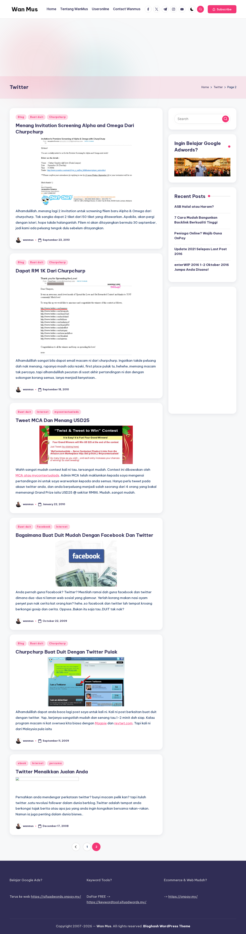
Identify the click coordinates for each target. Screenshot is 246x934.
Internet (42, 411)
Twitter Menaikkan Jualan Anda (52, 771)
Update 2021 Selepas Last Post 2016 (200, 251)
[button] (222, 9)
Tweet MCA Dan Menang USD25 (53, 420)
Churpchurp (57, 117)
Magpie (101, 723)
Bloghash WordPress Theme (166, 926)
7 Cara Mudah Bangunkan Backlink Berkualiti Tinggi (196, 219)
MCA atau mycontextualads (37, 475)
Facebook (43, 526)
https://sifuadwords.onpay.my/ (56, 896)
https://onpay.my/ (183, 896)
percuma (55, 763)
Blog (21, 117)
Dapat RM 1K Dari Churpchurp (50, 271)
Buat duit (36, 117)
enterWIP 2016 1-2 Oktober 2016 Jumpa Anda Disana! (201, 267)
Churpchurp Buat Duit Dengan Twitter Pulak (66, 652)
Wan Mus (25, 9)
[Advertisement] (123, 47)
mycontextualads (66, 411)
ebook (22, 763)
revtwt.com (123, 723)
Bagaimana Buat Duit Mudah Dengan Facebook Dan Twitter (84, 535)
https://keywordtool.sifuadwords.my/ (116, 902)
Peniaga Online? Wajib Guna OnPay (198, 235)
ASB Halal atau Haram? (194, 206)
